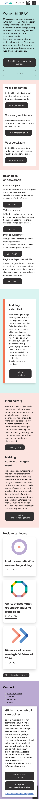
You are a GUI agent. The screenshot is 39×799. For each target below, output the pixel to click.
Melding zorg (15, 447)
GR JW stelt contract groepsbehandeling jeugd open (18, 607)
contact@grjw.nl (14, 693)
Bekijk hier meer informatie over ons (19, 62)
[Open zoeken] (34, 3)
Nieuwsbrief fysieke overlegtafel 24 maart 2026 (19, 654)
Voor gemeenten (16, 105)
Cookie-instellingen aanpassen (19, 793)
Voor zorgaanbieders (18, 132)
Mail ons (19, 73)
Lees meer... (12, 204)
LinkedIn (10, 696)
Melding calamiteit (20, 373)
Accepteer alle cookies (19, 776)
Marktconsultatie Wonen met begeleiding (19, 563)
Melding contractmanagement (19, 516)
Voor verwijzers (16, 160)
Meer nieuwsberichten (15, 675)
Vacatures (11, 699)
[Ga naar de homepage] (8, 2)
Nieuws (10, 702)
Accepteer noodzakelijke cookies (19, 785)
